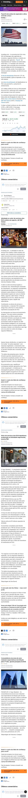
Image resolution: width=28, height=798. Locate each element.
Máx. (17, 123)
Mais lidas (9, 5)
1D (3, 123)
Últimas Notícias (17, 5)
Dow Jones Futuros (10, 99)
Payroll (18, 60)
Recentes (3, 5)
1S (5, 123)
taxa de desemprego (8, 75)
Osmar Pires (6, 204)
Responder (5, 200)
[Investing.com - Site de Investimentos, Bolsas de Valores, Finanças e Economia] (8, 2)
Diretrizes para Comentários (6, 192)
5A (14, 123)
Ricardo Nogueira (8, 195)
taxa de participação (9, 82)
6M (10, 123)
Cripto (24, 5)
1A (12, 123)
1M (7, 123)
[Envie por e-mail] (13, 170)
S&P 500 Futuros (6, 100)
